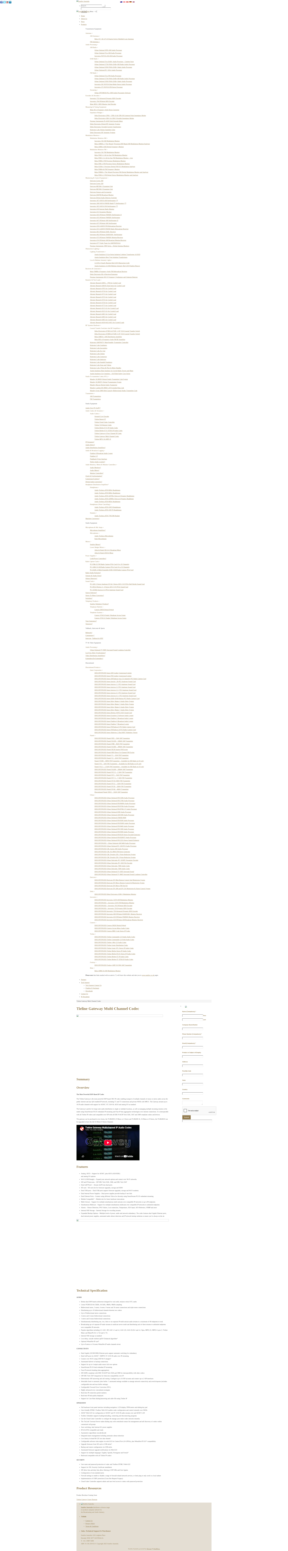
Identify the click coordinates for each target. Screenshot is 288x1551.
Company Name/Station (189, 1025)
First (204, 1015)
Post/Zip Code (186, 1071)
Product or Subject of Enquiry (191, 1052)
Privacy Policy (90, 1523)
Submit (186, 1117)
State (184, 1080)
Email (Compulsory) (189, 1043)
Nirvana (149, 1549)
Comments (185, 1099)
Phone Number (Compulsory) (192, 1034)
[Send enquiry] (197, 1006)
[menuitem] (83, 16)
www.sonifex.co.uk (148, 975)
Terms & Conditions (92, 1526)
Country (184, 1089)
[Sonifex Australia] (83, 11)
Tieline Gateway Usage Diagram (86, 1499)
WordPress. (156, 1549)
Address (185, 1062)
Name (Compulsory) (189, 1011)
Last (204, 1019)
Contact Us (89, 1521)
